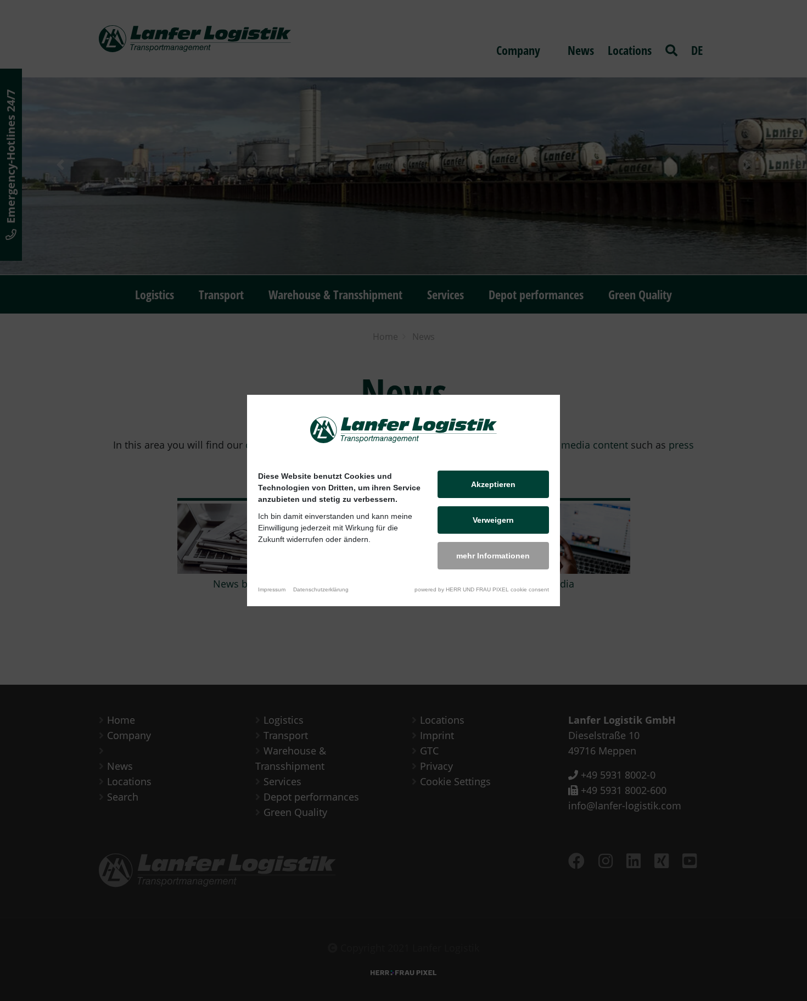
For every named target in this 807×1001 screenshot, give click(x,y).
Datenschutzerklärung (321, 589)
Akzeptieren (493, 484)
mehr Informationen (493, 555)
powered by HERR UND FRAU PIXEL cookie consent (481, 589)
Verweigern (493, 520)
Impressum (271, 589)
